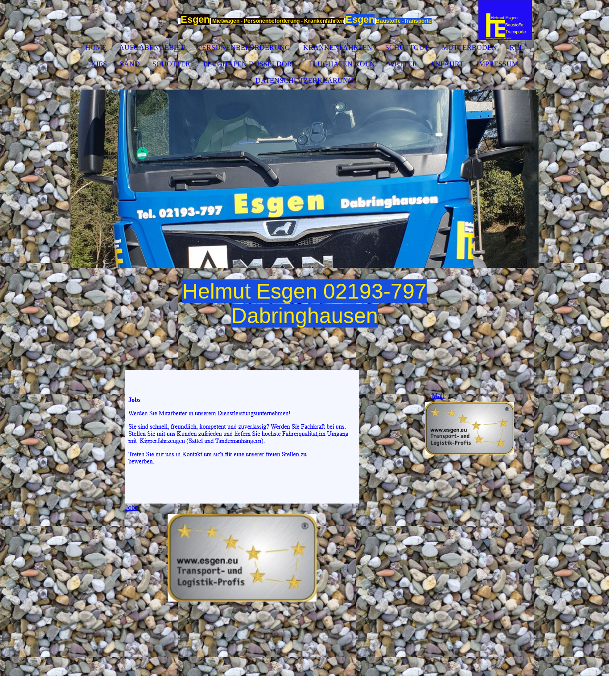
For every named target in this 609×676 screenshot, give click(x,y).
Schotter (171, 64)
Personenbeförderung (244, 47)
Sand (130, 64)
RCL (517, 47)
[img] (505, 20)
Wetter (402, 64)
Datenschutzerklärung (304, 80)
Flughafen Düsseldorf (249, 64)
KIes (99, 64)
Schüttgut (407, 47)
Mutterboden (469, 47)
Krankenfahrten (337, 47)
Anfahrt (447, 64)
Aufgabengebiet (152, 47)
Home (96, 47)
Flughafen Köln (342, 64)
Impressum (497, 64)
